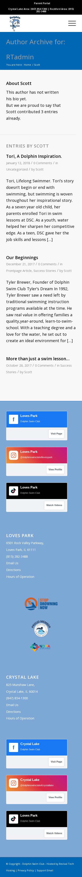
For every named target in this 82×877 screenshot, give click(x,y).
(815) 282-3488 (17, 556)
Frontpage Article (19, 270)
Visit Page (56, 433)
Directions (13, 570)
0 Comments (42, 163)
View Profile (55, 469)
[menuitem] (42, 3)
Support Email (45, 870)
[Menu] (70, 23)
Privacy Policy (26, 870)
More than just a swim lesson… (38, 359)
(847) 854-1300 (17, 698)
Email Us (12, 563)
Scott (40, 169)
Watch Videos (54, 505)
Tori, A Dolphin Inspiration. (34, 156)
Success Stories (44, 270)
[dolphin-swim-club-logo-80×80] (34, 23)
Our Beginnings (22, 257)
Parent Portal (42, 3)
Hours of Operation (20, 577)
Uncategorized (17, 169)
